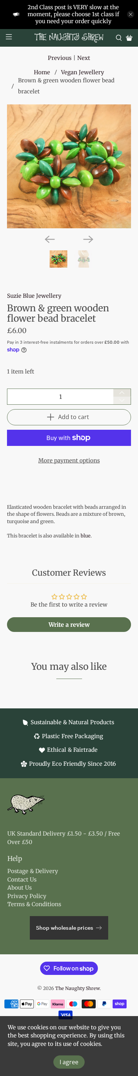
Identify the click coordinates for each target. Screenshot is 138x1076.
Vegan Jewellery (82, 72)
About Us (19, 887)
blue (86, 536)
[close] (130, 14)
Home (42, 72)
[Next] (88, 239)
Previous (59, 57)
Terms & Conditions (34, 904)
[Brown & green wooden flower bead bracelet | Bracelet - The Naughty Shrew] (69, 166)
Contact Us (21, 879)
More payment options (69, 460)
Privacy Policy (26, 896)
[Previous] (49, 239)
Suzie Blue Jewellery (34, 295)
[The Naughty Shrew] (69, 38)
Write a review (69, 624)
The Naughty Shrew (77, 988)
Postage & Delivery (32, 871)
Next (83, 57)
